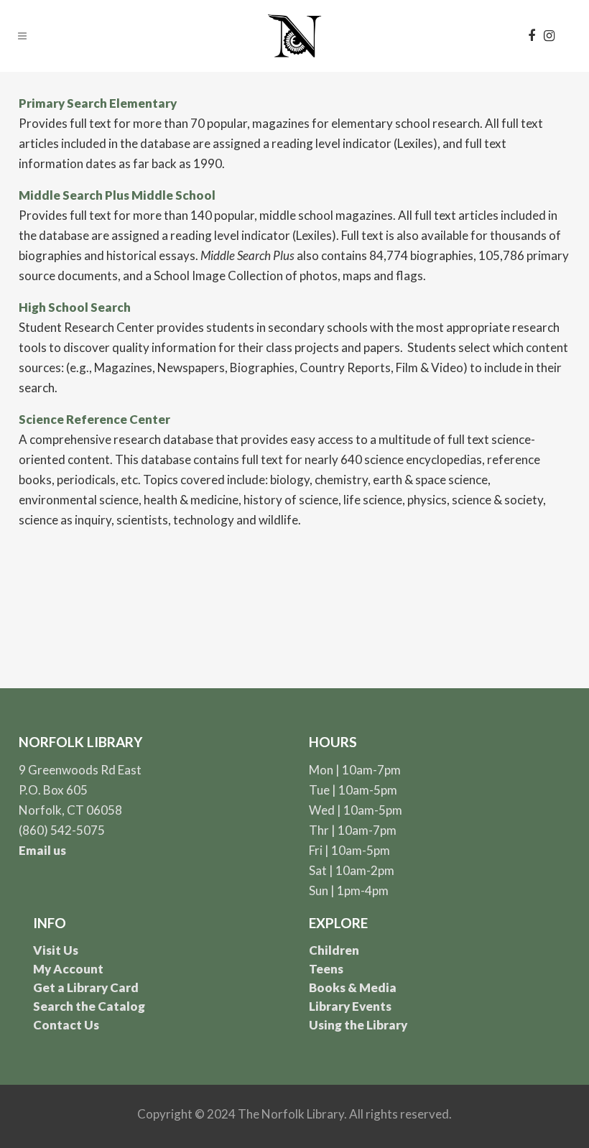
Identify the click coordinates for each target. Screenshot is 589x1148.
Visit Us (55, 950)
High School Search (75, 307)
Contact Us (66, 1024)
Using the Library (358, 1024)
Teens (326, 968)
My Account (68, 968)
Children (334, 950)
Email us (42, 850)
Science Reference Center (94, 419)
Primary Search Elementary (98, 103)
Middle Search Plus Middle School (117, 195)
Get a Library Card (86, 987)
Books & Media (352, 987)
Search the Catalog (89, 1006)
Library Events (350, 1006)
